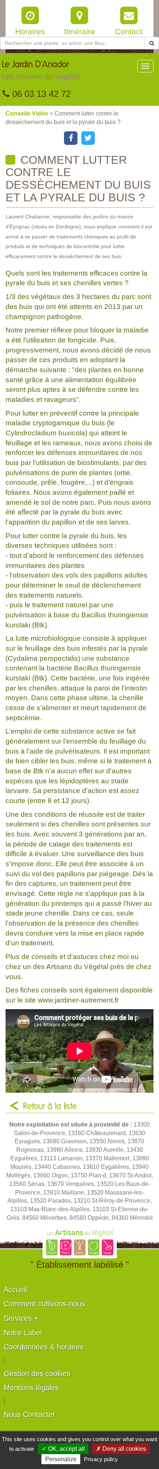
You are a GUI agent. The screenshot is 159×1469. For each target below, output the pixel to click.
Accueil (15, 1290)
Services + (21, 1318)
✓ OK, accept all (63, 1449)
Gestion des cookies (37, 1373)
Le (41, 70)
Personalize (61, 1459)
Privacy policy (101, 1459)
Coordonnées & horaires (44, 1347)
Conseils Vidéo (28, 113)
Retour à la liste (50, 1106)
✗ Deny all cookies (121, 1449)
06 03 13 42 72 (40, 94)
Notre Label (23, 1333)
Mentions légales (31, 1388)
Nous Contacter (29, 1414)
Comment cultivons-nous (44, 1304)
